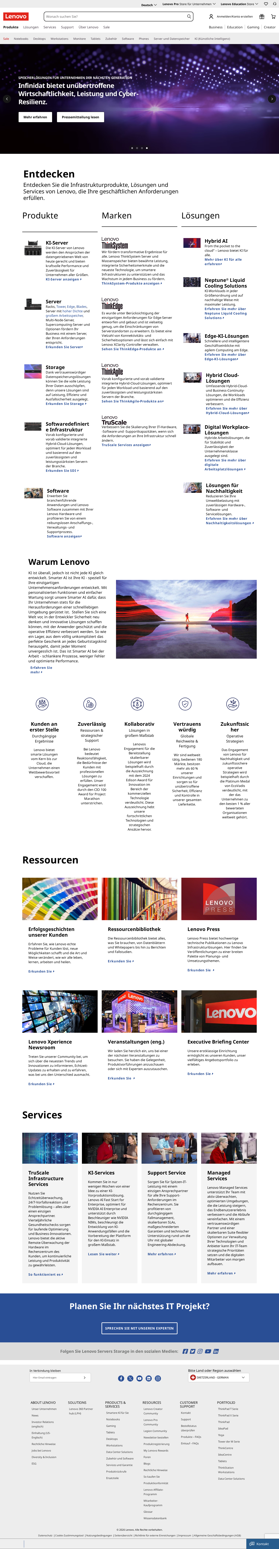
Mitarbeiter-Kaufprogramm (153, 1503)
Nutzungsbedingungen (99, 1535)
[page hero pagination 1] (137, 148)
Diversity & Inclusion (44, 1457)
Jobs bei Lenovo (41, 1450)
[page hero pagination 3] (146, 148)
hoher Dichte (72, 311)
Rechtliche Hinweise (44, 1444)
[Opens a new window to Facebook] (185, 1351)
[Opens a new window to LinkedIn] (215, 1351)
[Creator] (277, 27)
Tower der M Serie (229, 1441)
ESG (34, 1463)
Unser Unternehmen (44, 1409)
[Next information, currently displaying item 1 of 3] (272, 99)
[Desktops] (47, 39)
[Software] (135, 39)
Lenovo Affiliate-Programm (153, 1492)
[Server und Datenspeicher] (191, 39)
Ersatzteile (112, 1478)
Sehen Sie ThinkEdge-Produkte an (132, 349)
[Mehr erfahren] (139, 99)
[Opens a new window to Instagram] (200, 1351)
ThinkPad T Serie (228, 1409)
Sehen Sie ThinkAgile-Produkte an (132, 401)
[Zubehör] (118, 39)
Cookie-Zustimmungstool (69, 1535)
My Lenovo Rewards (156, 1450)
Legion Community (155, 1431)
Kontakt (186, 1413)
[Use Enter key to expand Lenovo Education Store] (256, 4)
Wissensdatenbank (155, 1518)
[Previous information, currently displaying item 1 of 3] (7, 99)
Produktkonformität (156, 1483)
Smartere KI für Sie (117, 1413)
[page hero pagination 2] (142, 148)
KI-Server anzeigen (63, 279)
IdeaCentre (225, 1454)
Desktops (112, 1439)
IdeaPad (223, 1428)
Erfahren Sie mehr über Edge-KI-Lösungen (225, 356)
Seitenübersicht (123, 1535)
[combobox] (114, 16)
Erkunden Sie (40, 971)
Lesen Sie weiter (103, 1254)
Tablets (110, 1432)
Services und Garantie (119, 1465)
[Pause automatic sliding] (132, 148)
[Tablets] (102, 39)
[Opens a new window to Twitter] (193, 1351)
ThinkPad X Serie (228, 1415)
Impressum (184, 1535)
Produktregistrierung (157, 1444)
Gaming (111, 1426)
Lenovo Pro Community (151, 1422)
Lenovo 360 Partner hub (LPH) (81, 1411)
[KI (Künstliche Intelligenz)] (231, 39)
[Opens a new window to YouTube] (208, 1351)
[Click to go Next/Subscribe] (84, 1377)
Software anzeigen (63, 536)
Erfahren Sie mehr (41, 669)
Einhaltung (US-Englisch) (41, 1435)
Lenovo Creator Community (153, 1411)
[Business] (224, 27)
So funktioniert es (44, 1274)
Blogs (147, 1463)
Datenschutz (45, 1535)
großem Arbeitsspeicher (64, 315)
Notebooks (113, 1419)
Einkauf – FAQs (190, 1443)
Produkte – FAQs (191, 1437)
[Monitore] (87, 39)
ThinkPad (224, 1422)
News (35, 1415)
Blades (81, 306)
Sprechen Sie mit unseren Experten (139, 1328)
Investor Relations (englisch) (43, 1424)
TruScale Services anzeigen (125, 445)
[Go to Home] (16, 16)
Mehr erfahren (161, 1254)
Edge (71, 306)
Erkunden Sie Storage (65, 403)
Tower (60, 306)
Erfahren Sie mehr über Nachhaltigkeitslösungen (229, 520)
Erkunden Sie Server (63, 347)
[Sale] (10, 39)
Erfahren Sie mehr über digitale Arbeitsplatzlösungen (225, 464)
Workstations (114, 1445)
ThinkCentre (225, 1448)
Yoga (221, 1435)
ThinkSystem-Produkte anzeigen (131, 283)
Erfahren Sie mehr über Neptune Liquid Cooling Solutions (226, 313)
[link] (274, 5)
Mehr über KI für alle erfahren (223, 261)
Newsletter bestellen (156, 1437)
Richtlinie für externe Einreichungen (155, 1535)
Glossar (148, 1512)
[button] (265, 3)
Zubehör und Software (120, 1458)
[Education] (244, 27)
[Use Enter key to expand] (255, 17)
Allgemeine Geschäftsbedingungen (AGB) (217, 1535)
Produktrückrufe (116, 1471)
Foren (147, 1457)
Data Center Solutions (119, 1452)
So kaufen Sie (152, 1476)
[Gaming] (260, 27)
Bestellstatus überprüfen (188, 1428)
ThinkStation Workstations (226, 1470)
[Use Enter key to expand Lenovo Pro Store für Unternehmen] (214, 4)
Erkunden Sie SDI (61, 470)
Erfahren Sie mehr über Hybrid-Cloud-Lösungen (227, 410)
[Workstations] (70, 39)
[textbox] (219, 1377)
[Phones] (150, 39)
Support (186, 1419)
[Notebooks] (30, 39)
